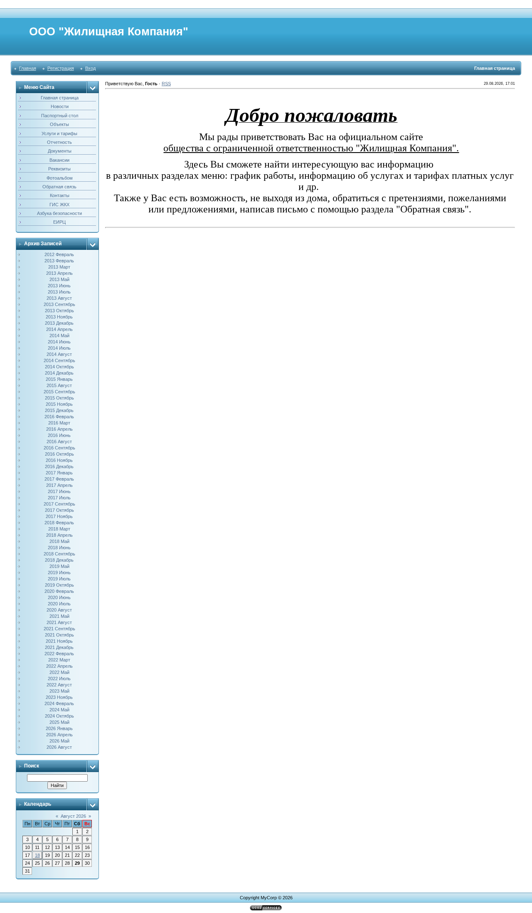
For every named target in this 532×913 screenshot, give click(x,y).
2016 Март (59, 422)
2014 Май (59, 335)
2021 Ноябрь (59, 641)
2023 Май (59, 690)
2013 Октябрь (59, 310)
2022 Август (59, 684)
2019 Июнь (59, 572)
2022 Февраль (59, 653)
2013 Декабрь (59, 323)
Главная (27, 68)
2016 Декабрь (59, 466)
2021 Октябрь (59, 634)
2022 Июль (59, 678)
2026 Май (59, 740)
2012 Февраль (59, 254)
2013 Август (59, 298)
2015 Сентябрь (59, 391)
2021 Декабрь (59, 647)
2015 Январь (59, 379)
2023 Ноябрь (59, 697)
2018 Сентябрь (59, 553)
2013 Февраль (59, 260)
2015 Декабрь (59, 410)
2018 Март (59, 528)
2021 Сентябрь (59, 628)
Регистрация (60, 68)
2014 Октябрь (59, 366)
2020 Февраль (59, 591)
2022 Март (59, 659)
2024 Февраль (59, 703)
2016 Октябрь (59, 454)
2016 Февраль (59, 416)
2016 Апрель (59, 429)
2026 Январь (59, 728)
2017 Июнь (59, 491)
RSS (166, 83)
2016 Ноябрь (59, 460)
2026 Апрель (59, 734)
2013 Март (59, 266)
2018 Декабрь (59, 560)
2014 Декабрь (59, 372)
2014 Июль (59, 347)
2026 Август (59, 747)
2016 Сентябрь (59, 447)
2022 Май (59, 672)
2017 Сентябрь (59, 503)
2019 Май (59, 566)
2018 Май (59, 541)
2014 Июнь (59, 341)
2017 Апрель (59, 485)
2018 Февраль (59, 522)
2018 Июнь (59, 547)
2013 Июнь (59, 285)
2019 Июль (59, 578)
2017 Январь (59, 472)
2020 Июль (59, 603)
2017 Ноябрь (59, 516)
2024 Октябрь (59, 715)
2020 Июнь (59, 597)
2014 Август (59, 354)
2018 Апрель (59, 535)
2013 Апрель (59, 273)
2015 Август (59, 385)
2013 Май (59, 279)
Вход (90, 68)
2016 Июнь (59, 435)
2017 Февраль (59, 478)
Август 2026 (73, 816)
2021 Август (59, 622)
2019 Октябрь (59, 584)
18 (37, 855)
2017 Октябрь (59, 510)
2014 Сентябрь (59, 360)
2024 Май (59, 709)
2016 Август (59, 441)
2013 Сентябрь (59, 304)
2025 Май (59, 722)
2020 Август (59, 609)
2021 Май (59, 616)
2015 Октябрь (59, 397)
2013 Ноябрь (59, 316)
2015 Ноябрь (59, 404)
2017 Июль (59, 497)
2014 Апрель (59, 329)
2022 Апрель (59, 666)
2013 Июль (59, 291)
